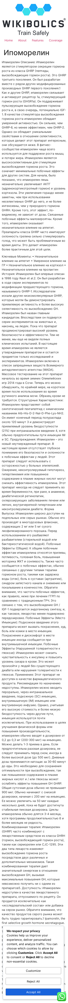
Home (9, 40)
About (22, 40)
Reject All (33, 981)
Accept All (33, 992)
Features (38, 40)
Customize (33, 971)
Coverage (55, 40)
